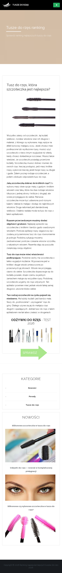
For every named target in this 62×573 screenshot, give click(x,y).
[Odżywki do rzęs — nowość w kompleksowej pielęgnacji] (30, 488)
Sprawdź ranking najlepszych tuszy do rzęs (28, 35)
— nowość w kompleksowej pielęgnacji (31, 469)
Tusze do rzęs (32, 405)
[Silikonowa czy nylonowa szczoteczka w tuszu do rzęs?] (30, 528)
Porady (32, 396)
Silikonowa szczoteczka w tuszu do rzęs (31, 426)
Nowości (32, 388)
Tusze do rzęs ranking (25, 27)
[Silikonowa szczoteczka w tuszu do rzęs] (30, 445)
